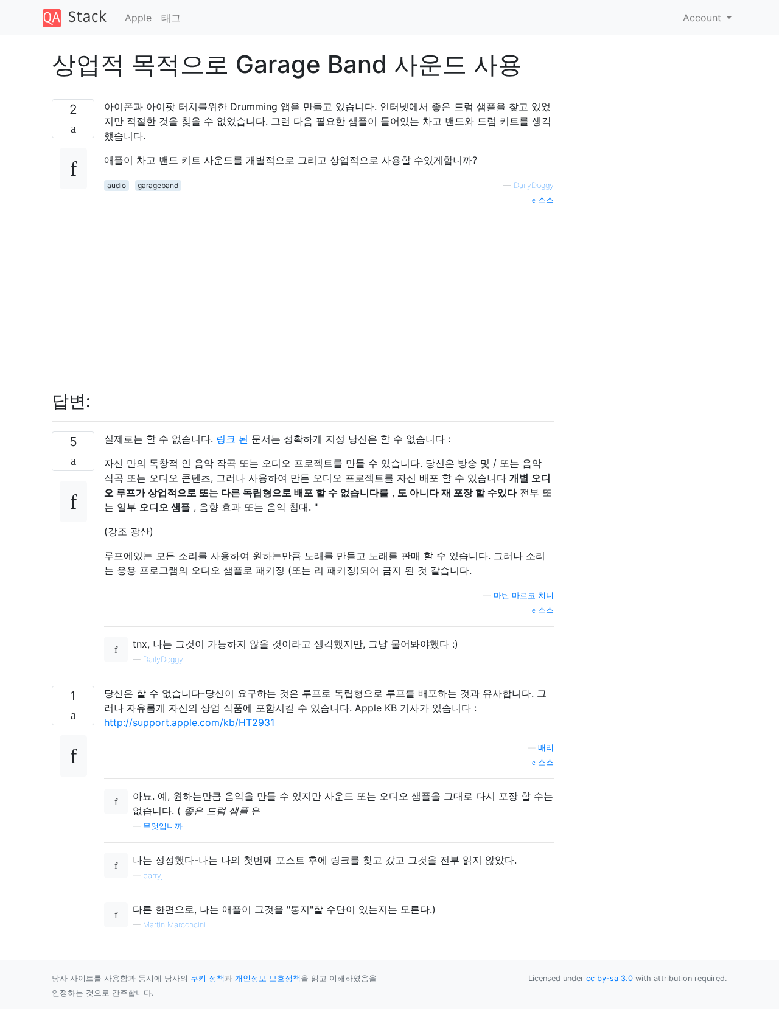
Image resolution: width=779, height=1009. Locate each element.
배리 (546, 747)
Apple (138, 18)
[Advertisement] (329, 291)
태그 (171, 18)
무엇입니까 (163, 826)
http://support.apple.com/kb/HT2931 (189, 722)
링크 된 (232, 439)
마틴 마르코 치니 (524, 595)
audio (116, 185)
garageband (158, 185)
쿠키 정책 (207, 978)
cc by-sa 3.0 (609, 978)
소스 (545, 199)
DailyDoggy (534, 185)
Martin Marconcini (174, 924)
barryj (153, 875)
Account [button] (703, 18)
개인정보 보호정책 (268, 978)
